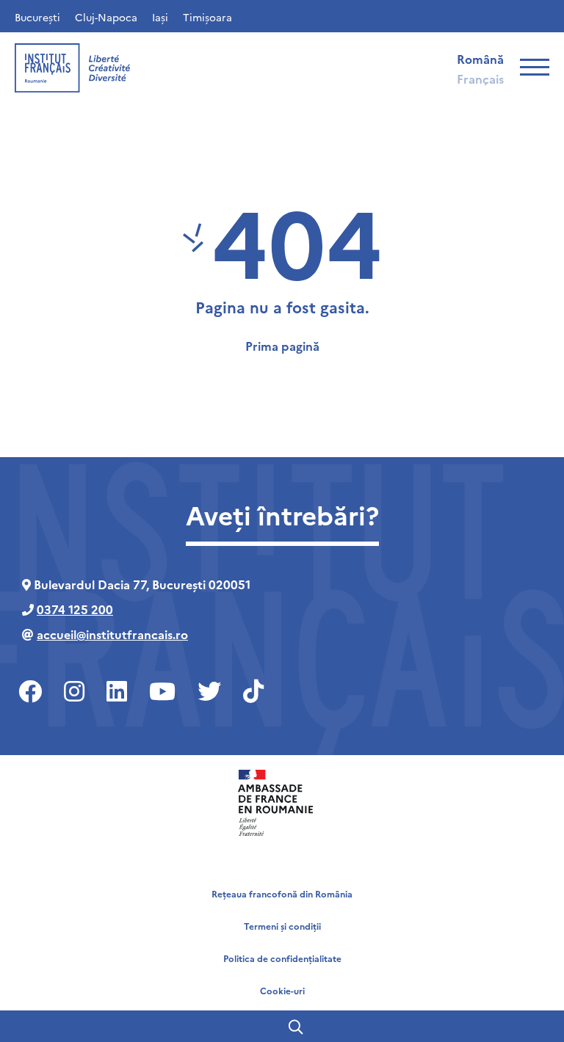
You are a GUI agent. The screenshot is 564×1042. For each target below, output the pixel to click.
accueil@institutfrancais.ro (112, 634)
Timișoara (207, 17)
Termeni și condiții (282, 925)
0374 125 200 (75, 609)
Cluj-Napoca (106, 17)
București (37, 17)
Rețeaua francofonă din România (282, 893)
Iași (160, 17)
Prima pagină (282, 346)
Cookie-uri (282, 990)
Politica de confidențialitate (282, 958)
